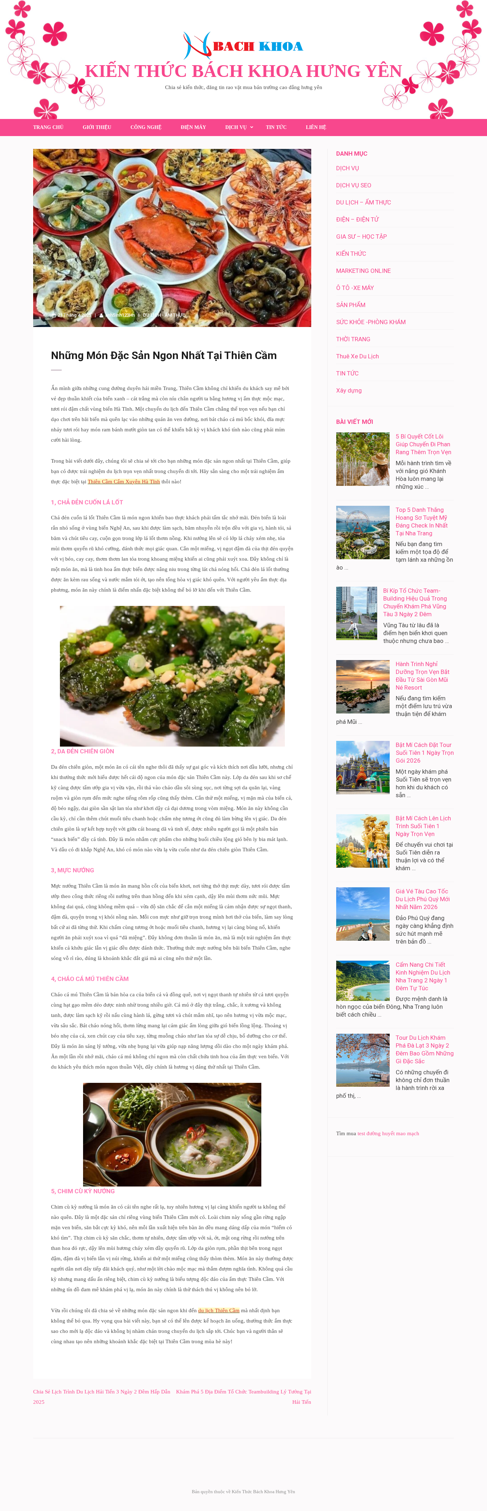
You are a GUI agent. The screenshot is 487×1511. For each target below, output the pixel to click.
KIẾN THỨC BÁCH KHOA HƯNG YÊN (243, 71)
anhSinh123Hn (120, 315)
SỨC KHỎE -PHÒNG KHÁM (371, 322)
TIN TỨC (276, 127)
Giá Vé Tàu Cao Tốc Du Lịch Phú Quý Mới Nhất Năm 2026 (423, 899)
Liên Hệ (316, 127)
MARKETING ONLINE (363, 270)
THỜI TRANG (353, 339)
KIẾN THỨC (351, 253)
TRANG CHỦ (48, 127)
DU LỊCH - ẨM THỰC (164, 315)
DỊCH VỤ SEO (353, 185)
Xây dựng (349, 390)
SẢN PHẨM (350, 304)
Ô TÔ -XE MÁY (355, 287)
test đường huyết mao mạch (388, 1133)
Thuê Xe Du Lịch (357, 356)
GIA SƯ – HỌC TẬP (361, 236)
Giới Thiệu (97, 127)
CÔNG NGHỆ (146, 127)
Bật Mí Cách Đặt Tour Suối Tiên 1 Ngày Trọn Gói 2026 (425, 752)
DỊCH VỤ (236, 127)
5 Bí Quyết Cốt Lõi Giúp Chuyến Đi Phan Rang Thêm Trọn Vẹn (423, 444)
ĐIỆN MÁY (193, 127)
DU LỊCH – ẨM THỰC (363, 202)
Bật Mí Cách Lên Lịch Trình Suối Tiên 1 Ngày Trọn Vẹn (423, 826)
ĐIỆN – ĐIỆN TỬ (357, 219)
